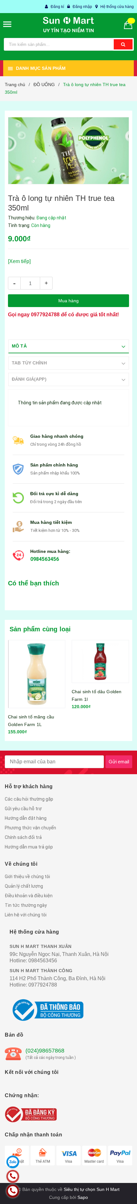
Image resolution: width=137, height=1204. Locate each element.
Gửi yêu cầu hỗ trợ (23, 808)
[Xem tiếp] (19, 261)
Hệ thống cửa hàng (117, 6)
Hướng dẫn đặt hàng (26, 818)
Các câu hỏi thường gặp (29, 799)
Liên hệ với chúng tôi (26, 914)
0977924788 (45, 314)
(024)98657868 (44, 1050)
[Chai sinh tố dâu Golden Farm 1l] (100, 661)
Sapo (82, 1197)
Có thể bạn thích (33, 583)
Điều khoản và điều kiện (29, 895)
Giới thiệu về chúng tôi (27, 876)
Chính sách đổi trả (23, 837)
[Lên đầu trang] (115, 1191)
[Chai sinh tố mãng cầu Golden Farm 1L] (36, 674)
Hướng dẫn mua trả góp (29, 846)
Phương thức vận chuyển (30, 827)
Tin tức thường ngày (26, 905)
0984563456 (44, 559)
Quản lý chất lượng (24, 886)
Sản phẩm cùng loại (40, 629)
